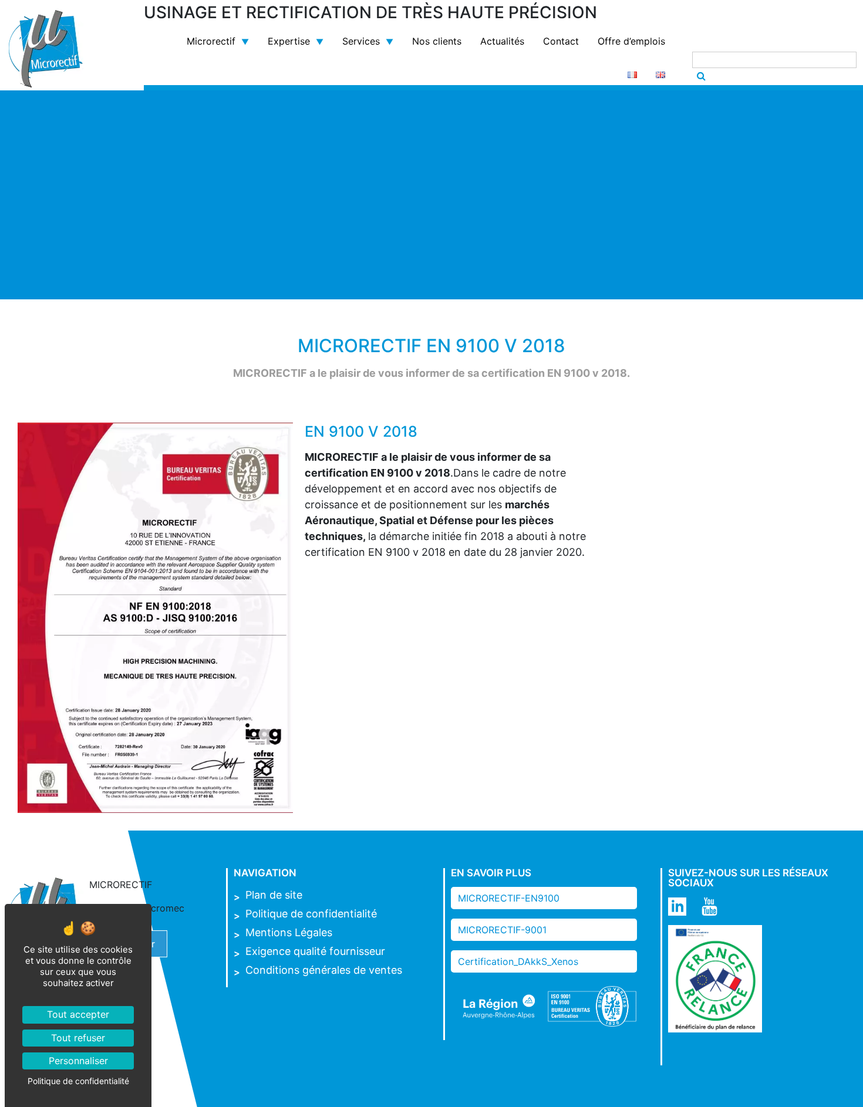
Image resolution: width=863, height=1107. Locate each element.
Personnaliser (78, 1060)
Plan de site (273, 895)
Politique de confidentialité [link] (78, 1081)
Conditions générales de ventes (323, 970)
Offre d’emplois (631, 41)
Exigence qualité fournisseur (315, 951)
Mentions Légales (288, 932)
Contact (561, 41)
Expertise (289, 41)
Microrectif (211, 41)
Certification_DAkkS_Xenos (518, 961)
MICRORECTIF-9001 (502, 930)
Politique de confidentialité (311, 913)
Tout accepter (78, 1014)
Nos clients (436, 41)
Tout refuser (78, 1038)
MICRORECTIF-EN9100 (508, 898)
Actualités (502, 41)
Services (361, 41)
